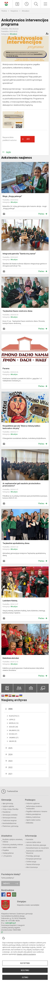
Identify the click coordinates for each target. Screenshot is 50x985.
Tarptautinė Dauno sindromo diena (17, 311)
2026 (10, 709)
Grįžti (8, 152)
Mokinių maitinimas (33, 817)
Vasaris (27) (13, 738)
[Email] (14, 894)
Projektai (6, 850)
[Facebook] (3, 894)
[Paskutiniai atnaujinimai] (26, 4)
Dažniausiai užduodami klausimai (34, 852)
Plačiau (41, 214)
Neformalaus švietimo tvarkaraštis (34, 807)
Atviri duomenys (32, 867)
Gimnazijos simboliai (10, 815)
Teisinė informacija (33, 864)
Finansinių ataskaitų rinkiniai (13, 845)
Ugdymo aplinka (8, 806)
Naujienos (14, 11)
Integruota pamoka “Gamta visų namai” (19, 254)
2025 (10, 748)
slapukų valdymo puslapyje (26, 954)
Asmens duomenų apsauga (36, 845)
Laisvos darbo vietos (33, 842)
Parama (6, 368)
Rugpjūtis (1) (14, 716)
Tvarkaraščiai (12, 791)
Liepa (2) (12, 720)
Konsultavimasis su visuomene (37, 848)
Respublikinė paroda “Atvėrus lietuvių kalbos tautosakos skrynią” (21, 427)
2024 (10, 755)
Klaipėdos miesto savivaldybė (28, 905)
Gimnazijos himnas (9, 818)
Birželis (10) (13, 723)
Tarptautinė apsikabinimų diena (16, 543)
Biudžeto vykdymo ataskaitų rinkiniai (13, 841)
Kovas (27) (13, 734)
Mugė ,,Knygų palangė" (12, 196)
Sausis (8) (12, 741)
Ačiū (26, 139)
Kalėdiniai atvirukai (11, 658)
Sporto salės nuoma (33, 820)
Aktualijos (25, 11)
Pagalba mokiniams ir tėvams (36, 811)
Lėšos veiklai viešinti (10, 847)
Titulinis (4, 11)
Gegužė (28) (13, 727)
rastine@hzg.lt (10, 923)
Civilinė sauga (31, 862)
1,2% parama (7, 856)
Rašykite (6, 883)
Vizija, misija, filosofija (10, 809)
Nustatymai (25, 963)
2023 (10, 761)
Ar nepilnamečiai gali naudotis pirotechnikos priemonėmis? (22, 484)
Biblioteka (29, 823)
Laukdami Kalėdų (10, 601)
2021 (10, 774)
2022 (10, 767)
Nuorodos (29, 839)
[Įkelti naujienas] (17, 4)
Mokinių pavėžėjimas (33, 814)
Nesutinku (25, 970)
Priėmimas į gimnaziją (10, 826)
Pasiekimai (6, 812)
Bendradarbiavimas (9, 823)
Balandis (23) (14, 730)
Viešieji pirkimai (8, 853)
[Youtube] (9, 894)
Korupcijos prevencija (33, 859)
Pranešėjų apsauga (33, 856)
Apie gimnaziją (8, 803)
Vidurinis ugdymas (33, 803)
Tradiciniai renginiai (10, 820)
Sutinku (25, 977)
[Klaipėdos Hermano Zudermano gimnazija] (6, 3)
